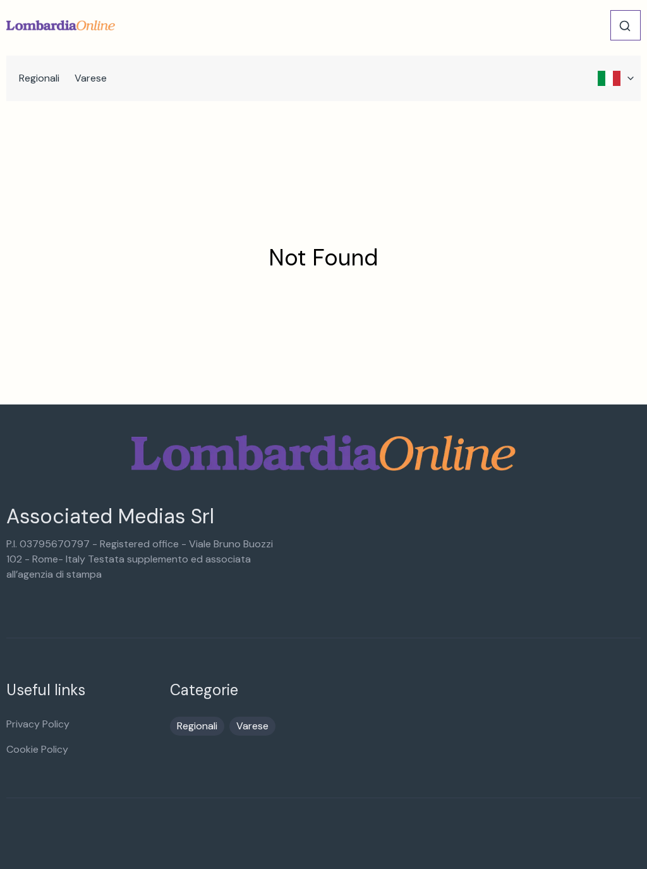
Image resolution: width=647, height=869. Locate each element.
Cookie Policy (37, 749)
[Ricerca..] (625, 26)
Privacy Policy (38, 724)
